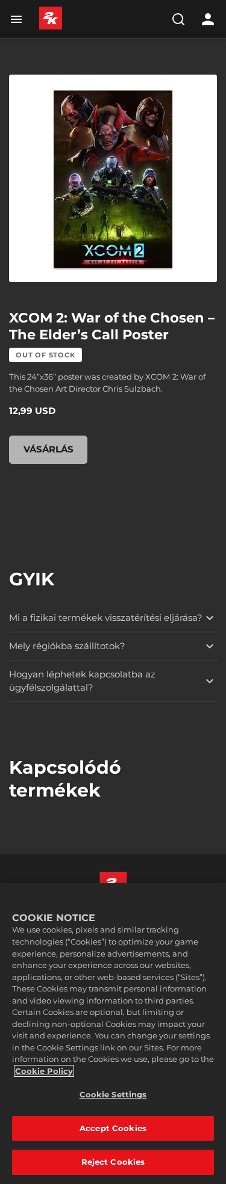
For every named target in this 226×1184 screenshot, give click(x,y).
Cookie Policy (44, 1071)
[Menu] (18, 19)
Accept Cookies (113, 1128)
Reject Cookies (113, 1162)
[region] (113, 1033)
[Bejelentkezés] (208, 19)
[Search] (178, 19)
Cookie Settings (113, 1094)
